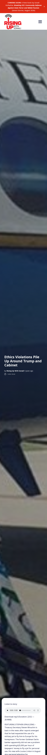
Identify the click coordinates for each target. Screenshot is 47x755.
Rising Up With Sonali (15, 371)
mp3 (16, 716)
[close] (44, 6)
